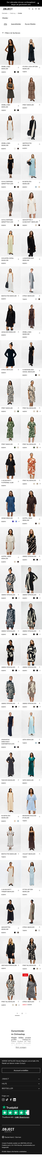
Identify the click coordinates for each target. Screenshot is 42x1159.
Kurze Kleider (30, 24)
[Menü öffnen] (39, 9)
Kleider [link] (20, 13)
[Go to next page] (26, 1013)
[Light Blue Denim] (16, 521)
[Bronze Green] (18, 411)
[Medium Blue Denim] (13, 521)
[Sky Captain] (14, 747)
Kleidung (12, 13)
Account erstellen (21, 1070)
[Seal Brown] (18, 148)
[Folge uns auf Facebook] (10, 1099)
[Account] (32, 8)
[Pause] (38, 3)
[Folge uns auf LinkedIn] (14, 1099)
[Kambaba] (18, 72)
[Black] (14, 72)
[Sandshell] (36, 225)
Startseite (4, 13)
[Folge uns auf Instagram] (3, 1099)
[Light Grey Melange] (36, 299)
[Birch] (14, 411)
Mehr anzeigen (21, 1047)
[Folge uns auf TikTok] (7, 1099)
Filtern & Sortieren (12, 32)
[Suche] (29, 8)
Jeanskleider (16, 24)
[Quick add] (18, 67)
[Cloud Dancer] (14, 148)
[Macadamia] (39, 187)
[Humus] (37, 411)
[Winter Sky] (36, 187)
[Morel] (18, 187)
